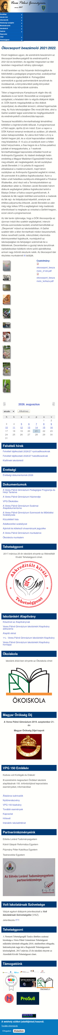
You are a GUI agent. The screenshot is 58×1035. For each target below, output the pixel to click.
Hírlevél (7, 818)
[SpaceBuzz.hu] (28, 990)
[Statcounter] (29, 1016)
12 (21, 427)
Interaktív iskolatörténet (14, 822)
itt (24, 255)
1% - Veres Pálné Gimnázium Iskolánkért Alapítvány (29, 637)
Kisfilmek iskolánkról (13, 460)
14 (36, 427)
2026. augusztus (29, 404)
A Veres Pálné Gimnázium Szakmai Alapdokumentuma (20, 507)
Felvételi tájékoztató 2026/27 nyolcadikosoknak (26, 451)
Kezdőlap (3, 14)
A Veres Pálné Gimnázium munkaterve (22, 532)
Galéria (2, 31)
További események (13, 809)
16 (51, 427)
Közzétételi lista (11, 519)
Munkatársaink (5, 25)
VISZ (1, 37)
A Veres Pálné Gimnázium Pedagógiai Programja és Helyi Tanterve (29, 491)
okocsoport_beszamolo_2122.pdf (46, 269)
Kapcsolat (3, 34)
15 (44, 427)
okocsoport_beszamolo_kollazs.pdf (46, 279)
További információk (9, 1026)
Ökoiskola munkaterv (13, 537)
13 (29, 427)
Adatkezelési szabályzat (15, 523)
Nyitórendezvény (11, 800)
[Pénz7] (11, 990)
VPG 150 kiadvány (12, 804)
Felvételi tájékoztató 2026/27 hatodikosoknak (25, 455)
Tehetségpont (4, 40)
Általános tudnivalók (13, 795)
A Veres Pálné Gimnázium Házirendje (22, 496)
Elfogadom (7, 1031)
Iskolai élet (4, 17)
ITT (17, 920)
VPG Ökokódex (10, 501)
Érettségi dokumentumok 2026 (18, 475)
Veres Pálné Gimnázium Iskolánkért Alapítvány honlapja (26, 643)
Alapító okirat (9, 633)
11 (14, 427)
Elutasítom (19, 1031)
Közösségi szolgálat (7, 23)
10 (6, 427)
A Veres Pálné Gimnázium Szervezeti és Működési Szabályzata (28, 513)
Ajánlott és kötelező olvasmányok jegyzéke (24, 528)
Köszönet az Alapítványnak (16, 621)
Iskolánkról (4, 28)
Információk (4, 20)
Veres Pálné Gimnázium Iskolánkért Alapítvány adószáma (26, 627)
